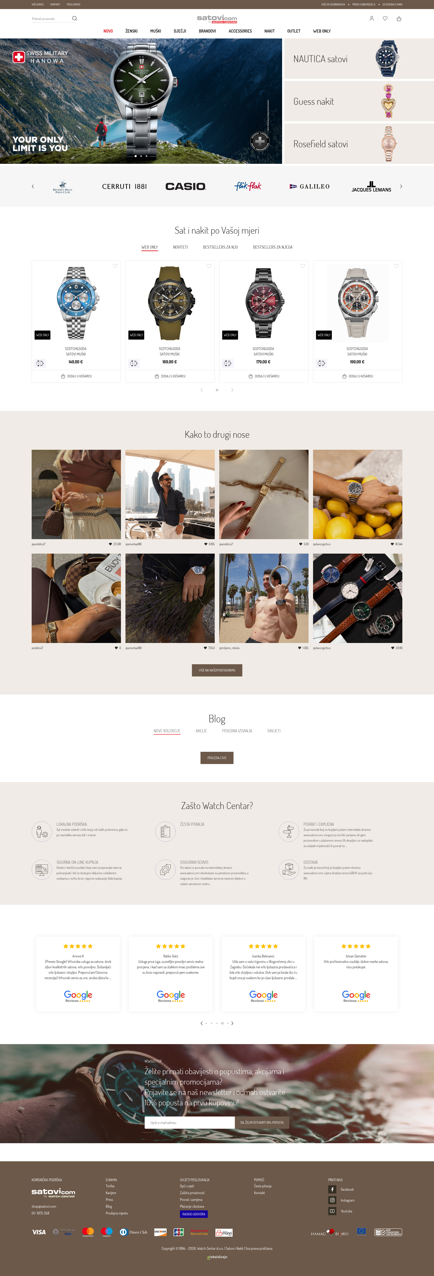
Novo (108, 31)
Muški (155, 31)
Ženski (131, 31)
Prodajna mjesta (117, 1213)
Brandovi (207, 31)
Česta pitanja (262, 1186)
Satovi (230, 1248)
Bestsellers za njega (272, 247)
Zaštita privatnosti (192, 1192)
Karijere (111, 1192)
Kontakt (259, 1192)
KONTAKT (55, 4)
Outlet (293, 31)
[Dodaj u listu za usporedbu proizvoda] (40, 363)
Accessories (240, 31)
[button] (135, 156)
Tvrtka (110, 1186)
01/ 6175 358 (40, 1213)
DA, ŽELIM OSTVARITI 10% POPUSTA (262, 1122)
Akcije (201, 730)
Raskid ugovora (193, 1214)
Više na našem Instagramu (217, 670)
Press (109, 1199)
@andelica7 (38, 544)
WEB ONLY (322, 31)
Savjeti (274, 730)
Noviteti (180, 247)
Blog (109, 1206)
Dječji (180, 31)
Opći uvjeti (187, 1186)
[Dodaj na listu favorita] (115, 266)
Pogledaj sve (217, 758)
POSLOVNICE (73, 4)
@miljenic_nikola (229, 648)
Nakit (269, 31)
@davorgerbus (321, 544)
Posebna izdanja (237, 730)
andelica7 (37, 648)
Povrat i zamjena (191, 1199)
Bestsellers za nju (220, 247)
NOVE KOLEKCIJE (167, 730)
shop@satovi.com (44, 1206)
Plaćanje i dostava (192, 1206)
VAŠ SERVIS (38, 4)
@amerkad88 (133, 544)
